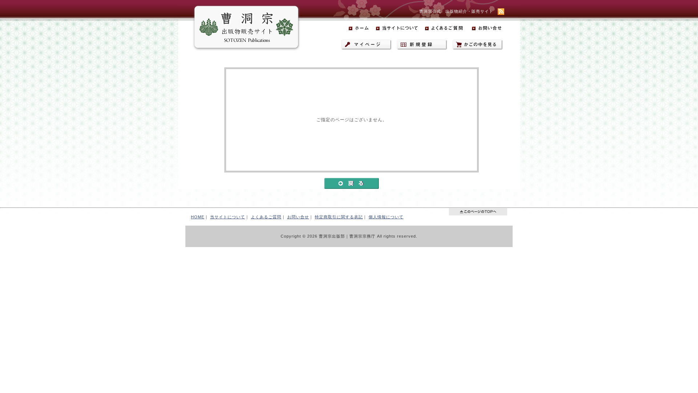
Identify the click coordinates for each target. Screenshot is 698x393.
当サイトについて (227, 217)
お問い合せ (298, 217)
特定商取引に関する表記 (339, 217)
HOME (197, 217)
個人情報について (386, 217)
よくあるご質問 (266, 217)
